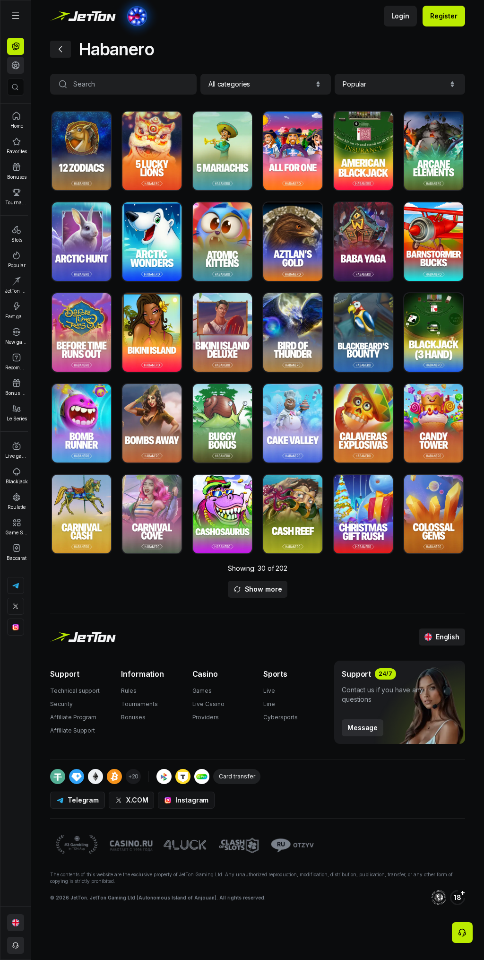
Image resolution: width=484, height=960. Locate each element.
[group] (15, 46)
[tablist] (15, 56)
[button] (265, 84)
